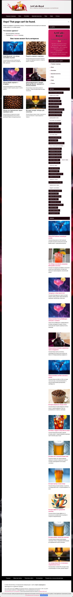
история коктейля (55, 123)
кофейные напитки (55, 151)
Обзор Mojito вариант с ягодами (10, 83)
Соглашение (39, 578)
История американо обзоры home (57, 404)
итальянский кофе (55, 137)
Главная (8, 578)
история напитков (55, 131)
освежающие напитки (56, 173)
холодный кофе (54, 213)
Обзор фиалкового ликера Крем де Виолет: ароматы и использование (35, 84)
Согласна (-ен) (44, 595)
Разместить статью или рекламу (54, 578)
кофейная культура (55, 148)
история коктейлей (55, 120)
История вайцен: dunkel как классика (58, 537)
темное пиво (53, 207)
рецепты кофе (54, 193)
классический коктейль (56, 145)
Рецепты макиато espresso (35, 56)
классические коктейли (56, 143)
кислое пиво (53, 140)
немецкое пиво (54, 171)
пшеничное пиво (54, 185)
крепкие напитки (54, 162)
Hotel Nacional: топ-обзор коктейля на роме (11, 56)
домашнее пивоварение (56, 109)
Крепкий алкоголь (37, 16)
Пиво (45, 16)
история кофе (54, 126)
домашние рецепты (55, 115)
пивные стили (54, 179)
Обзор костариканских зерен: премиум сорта (13, 111)
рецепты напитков (55, 196)
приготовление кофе (55, 182)
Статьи (57, 16)
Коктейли (26, 16)
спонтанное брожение (56, 204)
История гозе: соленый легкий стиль (58, 456)
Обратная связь (17, 578)
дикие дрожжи (54, 106)
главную (16, 35)
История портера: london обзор (56, 483)
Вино (20, 16)
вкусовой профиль (55, 103)
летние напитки (54, 168)
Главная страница (11, 16)
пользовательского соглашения (12, 591)
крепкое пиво (53, 165)
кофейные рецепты (55, 154)
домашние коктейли (55, 112)
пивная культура (54, 176)
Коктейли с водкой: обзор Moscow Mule (59, 430)
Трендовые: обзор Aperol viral (56, 293)
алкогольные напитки (56, 92)
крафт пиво (65, 159)
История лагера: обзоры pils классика (35, 111)
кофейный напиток (55, 157)
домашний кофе (54, 117)
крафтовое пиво (54, 159)
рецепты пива (53, 199)
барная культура (54, 98)
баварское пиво (54, 95)
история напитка (54, 129)
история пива (53, 134)
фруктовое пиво (54, 210)
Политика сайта (29, 578)
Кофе (51, 16)
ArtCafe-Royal (37, 6)
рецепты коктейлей (55, 190)
